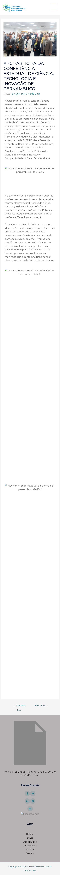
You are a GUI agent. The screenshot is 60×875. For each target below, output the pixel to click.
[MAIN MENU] (54, 7)
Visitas (6, 93)
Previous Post (19, 706)
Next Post (41, 705)
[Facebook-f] (27, 793)
